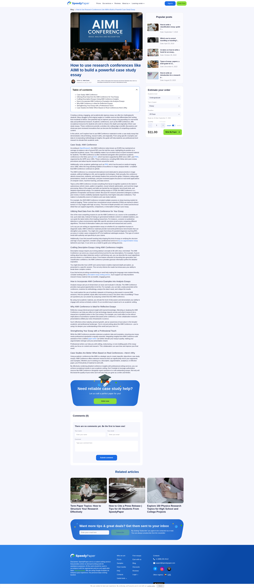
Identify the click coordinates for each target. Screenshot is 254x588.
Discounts (136, 567)
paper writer (92, 338)
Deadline (150, 110)
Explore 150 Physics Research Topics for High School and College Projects (164, 508)
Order (181, 3)
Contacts (120, 574)
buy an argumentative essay (128, 241)
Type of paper (152, 102)
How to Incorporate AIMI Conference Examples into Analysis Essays (100, 101)
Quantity (150, 121)
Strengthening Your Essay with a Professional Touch (95, 105)
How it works (121, 567)
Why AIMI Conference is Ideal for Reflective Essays (95, 103)
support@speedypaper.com (165, 563)
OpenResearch (85, 148)
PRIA (136, 157)
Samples (120, 563)
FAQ (118, 571)
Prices (119, 559)
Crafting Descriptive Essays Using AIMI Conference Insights (98, 99)
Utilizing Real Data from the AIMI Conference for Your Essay (98, 97)
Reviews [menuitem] (117, 3)
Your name (78, 431)
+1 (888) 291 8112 (162, 559)
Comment (78, 439)
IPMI (106, 164)
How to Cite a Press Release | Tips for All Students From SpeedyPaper (125, 508)
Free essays (137, 556)
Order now (105, 401)
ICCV (95, 157)
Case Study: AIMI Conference (87, 95)
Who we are (121, 556)
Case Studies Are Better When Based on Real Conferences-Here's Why (102, 108)
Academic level (152, 94)
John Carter (86, 80)
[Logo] (78, 3)
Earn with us (137, 559)
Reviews (136, 571)
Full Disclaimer (80, 570)
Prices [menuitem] (98, 3)
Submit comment (106, 457)
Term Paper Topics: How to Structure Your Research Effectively (85, 508)
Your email (110, 431)
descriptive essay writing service (98, 275)
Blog (72, 9)
